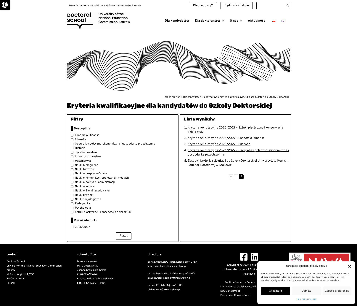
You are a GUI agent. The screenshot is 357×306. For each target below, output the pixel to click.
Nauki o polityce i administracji (95, 182)
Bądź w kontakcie (236, 6)
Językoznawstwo (86, 152)
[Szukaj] (288, 5)
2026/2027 (82, 227)
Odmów (306, 291)
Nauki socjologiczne (88, 199)
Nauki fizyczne (84, 169)
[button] (5, 5)
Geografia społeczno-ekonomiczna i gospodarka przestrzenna (115, 144)
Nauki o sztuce (84, 186)
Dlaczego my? (203, 6)
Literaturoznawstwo (88, 156)
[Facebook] (243, 257)
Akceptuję (275, 291)
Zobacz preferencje (337, 291)
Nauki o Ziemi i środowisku (92, 191)
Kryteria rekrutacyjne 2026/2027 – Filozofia (219, 144)
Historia (80, 148)
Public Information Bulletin (240, 282)
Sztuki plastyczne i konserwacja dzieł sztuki (103, 212)
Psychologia (83, 208)
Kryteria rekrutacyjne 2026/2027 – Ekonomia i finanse (226, 138)
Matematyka (83, 161)
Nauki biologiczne (86, 165)
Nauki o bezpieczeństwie (91, 173)
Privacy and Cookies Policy (235, 295)
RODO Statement (230, 291)
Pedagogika (82, 203)
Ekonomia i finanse (87, 135)
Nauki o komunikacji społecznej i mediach (102, 178)
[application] (222, 21)
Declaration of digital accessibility (239, 286)
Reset (124, 236)
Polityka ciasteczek (306, 299)
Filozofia (80, 139)
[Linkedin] (254, 257)
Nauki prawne (84, 195)
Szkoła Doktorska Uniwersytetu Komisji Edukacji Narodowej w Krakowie (107, 29)
